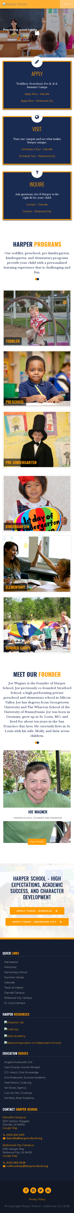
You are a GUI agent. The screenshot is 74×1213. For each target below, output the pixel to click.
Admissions (11, 962)
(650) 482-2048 (15, 1162)
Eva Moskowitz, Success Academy (25, 1077)
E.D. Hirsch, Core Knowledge (21, 1072)
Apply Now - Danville (37, 94)
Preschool (10, 967)
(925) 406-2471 (15, 1134)
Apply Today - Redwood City (36, 921)
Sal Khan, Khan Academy (19, 1098)
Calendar (9, 982)
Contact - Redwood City (37, 211)
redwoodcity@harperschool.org (27, 1166)
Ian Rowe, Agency (15, 1087)
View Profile (37, 841)
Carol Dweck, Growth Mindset (22, 1067)
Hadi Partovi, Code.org (17, 1082)
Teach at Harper (13, 987)
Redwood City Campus (18, 997)
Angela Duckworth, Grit (18, 1062)
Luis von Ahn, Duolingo (18, 1092)
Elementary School (15, 972)
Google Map (10, 1128)
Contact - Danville (37, 204)
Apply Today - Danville (36, 910)
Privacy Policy (37, 1199)
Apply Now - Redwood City (37, 100)
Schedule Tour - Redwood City (37, 156)
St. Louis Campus (14, 1003)
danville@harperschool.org (24, 1138)
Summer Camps (14, 977)
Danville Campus (14, 992)
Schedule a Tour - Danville (37, 149)
